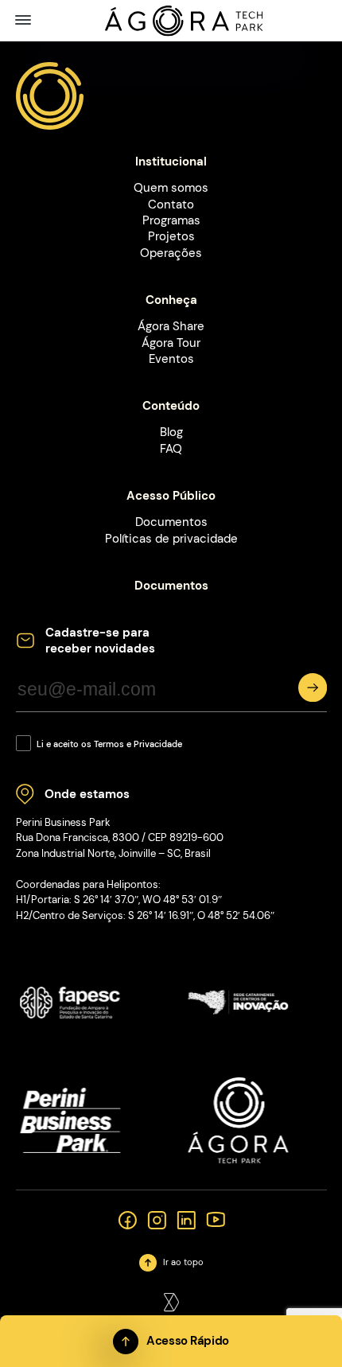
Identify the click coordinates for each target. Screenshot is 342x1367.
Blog (171, 432)
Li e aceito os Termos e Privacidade (109, 744)
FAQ (171, 449)
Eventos (171, 359)
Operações (171, 253)
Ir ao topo (183, 1262)
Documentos (171, 522)
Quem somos (171, 188)
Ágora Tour (171, 343)
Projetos (171, 236)
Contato (171, 204)
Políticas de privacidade (171, 539)
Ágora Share (171, 326)
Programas (171, 220)
